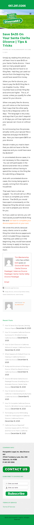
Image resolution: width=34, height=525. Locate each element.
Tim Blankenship (17, 49)
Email (6, 282)
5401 (16, 263)
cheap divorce (9, 291)
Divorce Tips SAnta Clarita (21, 291)
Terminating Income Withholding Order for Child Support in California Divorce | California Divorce (17, 415)
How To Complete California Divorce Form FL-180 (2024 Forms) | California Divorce (18, 406)
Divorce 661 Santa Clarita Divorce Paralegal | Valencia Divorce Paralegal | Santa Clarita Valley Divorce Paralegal (16, 271)
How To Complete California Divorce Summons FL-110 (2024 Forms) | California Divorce (17, 335)
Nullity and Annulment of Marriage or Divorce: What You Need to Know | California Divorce (18, 369)
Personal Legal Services (12, 288)
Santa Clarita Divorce (9, 294)
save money (19, 294)
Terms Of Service (9, 507)
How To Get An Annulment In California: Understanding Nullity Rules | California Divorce (18, 393)
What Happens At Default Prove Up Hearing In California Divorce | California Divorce (17, 356)
